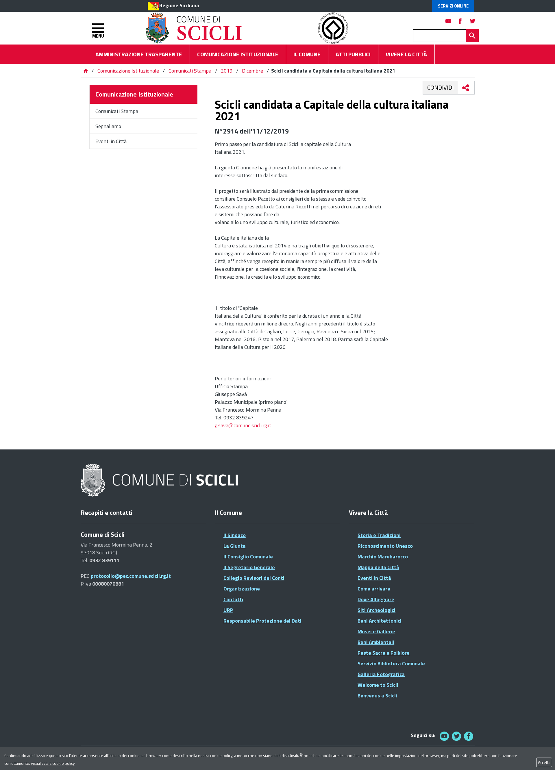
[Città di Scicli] (160, 480)
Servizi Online (453, 6)
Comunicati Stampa (190, 71)
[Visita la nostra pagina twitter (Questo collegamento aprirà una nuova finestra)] (472, 21)
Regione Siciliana (179, 5)
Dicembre (252, 71)
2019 (226, 71)
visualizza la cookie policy (53, 763)
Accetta (544, 762)
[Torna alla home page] (85, 71)
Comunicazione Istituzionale (128, 71)
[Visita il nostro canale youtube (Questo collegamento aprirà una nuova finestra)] (448, 21)
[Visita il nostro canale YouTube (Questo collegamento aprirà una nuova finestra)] (456, 736)
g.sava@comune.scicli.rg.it (243, 425)
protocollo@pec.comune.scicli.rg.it (131, 576)
